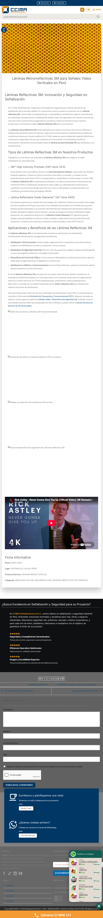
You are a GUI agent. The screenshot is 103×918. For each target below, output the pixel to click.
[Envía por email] (54, 679)
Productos (10, 891)
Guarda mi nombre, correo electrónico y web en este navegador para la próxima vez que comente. (44, 766)
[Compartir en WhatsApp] (40, 679)
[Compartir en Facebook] (45, 679)
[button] (88, 10)
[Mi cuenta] (82, 10)
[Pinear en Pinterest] (58, 679)
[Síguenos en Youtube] (20, 874)
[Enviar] (98, 16)
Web (5, 754)
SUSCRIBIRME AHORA (66, 873)
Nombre (7, 731)
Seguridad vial (92, 685)
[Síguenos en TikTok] (10, 874)
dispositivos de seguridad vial (64, 299)
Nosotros (9, 886)
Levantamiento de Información (85, 691)
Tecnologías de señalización (37, 685)
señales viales (44, 299)
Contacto (9, 901)
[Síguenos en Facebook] (4, 874)
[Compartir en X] (49, 679)
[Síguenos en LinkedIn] (15, 874)
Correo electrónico (11, 743)
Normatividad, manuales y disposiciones (71, 685)
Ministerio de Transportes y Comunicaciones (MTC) (52, 296)
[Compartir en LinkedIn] (63, 679)
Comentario (8, 709)
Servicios (9, 896)
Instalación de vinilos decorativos (18, 691)
